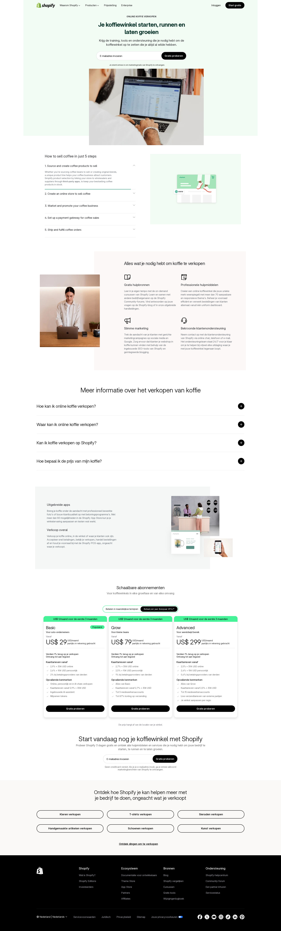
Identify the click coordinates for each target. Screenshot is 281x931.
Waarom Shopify (69, 5)
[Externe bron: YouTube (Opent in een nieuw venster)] (214, 917)
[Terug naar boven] (40, 870)
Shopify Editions (87, 881)
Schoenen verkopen (140, 828)
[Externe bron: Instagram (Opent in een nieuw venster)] (221, 917)
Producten (91, 5)
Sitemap (141, 916)
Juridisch (106, 916)
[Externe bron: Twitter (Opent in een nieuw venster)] (207, 917)
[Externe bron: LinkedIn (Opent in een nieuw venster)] (235, 917)
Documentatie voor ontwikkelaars (139, 875)
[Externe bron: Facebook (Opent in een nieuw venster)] (200, 917)
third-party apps (71, 181)
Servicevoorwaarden (84, 916)
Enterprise (126, 5)
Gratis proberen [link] (174, 55)
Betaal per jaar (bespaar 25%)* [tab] (159, 609)
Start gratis (235, 5)
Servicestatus (213, 892)
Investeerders (86, 886)
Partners (125, 892)
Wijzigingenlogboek (173, 898)
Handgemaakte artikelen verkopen (70, 828)
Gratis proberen (75, 708)
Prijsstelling (110, 5)
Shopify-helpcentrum (217, 875)
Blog (165, 875)
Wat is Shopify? (87, 875)
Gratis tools (169, 892)
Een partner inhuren (216, 886)
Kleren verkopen (70, 814)
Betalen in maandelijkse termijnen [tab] (122, 609)
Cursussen (168, 886)
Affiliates (125, 898)
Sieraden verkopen (211, 814)
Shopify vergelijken (173, 881)
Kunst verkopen (211, 828)
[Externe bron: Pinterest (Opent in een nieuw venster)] (242, 917)
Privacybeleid (123, 916)
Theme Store (128, 881)
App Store (126, 886)
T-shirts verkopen (140, 814)
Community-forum (215, 881)
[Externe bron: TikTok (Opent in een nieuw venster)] (228, 917)
